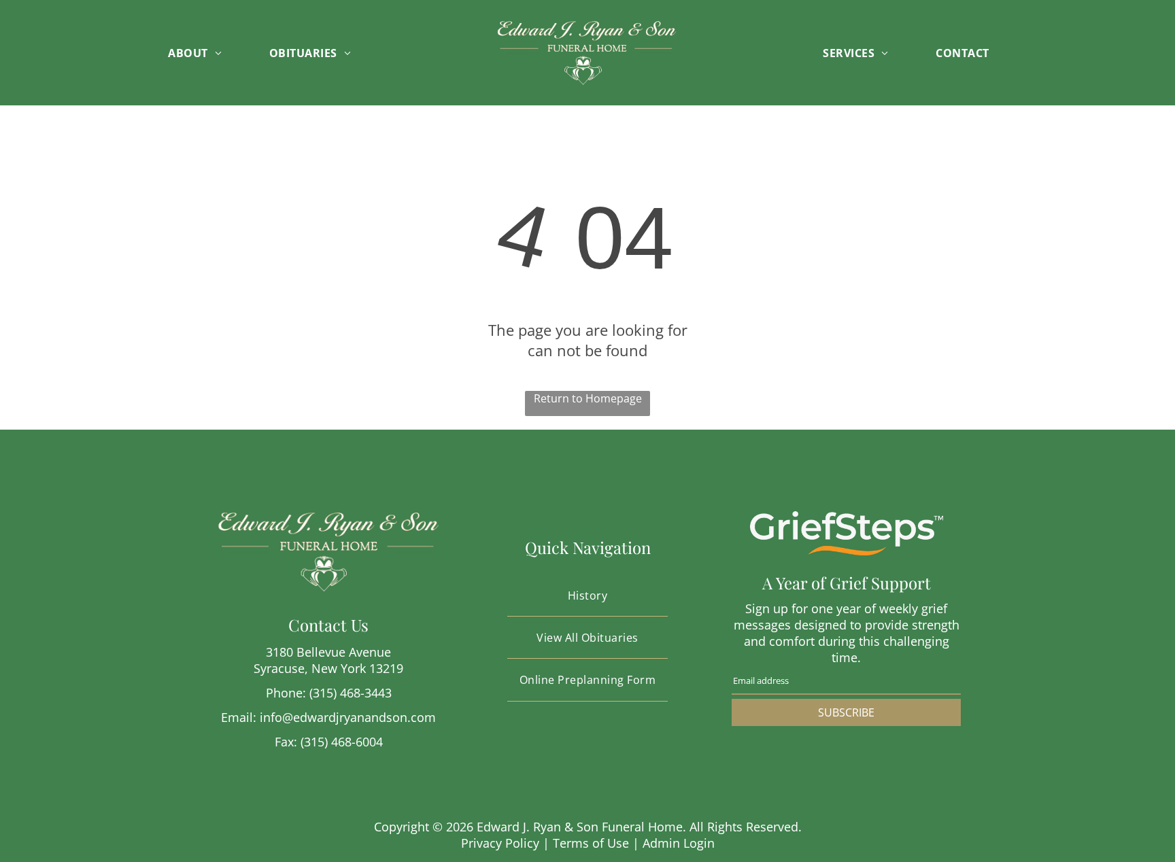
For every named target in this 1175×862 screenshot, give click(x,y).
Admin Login (679, 843)
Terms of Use (591, 843)
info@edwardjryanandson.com (348, 717)
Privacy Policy (500, 843)
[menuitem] (208, 52)
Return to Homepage (588, 398)
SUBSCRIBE (846, 712)
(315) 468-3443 (350, 693)
